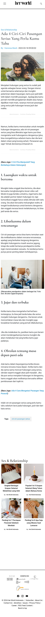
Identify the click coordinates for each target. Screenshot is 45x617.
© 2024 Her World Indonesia (13, 600)
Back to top (22, 608)
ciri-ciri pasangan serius (21, 419)
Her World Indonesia (12, 495)
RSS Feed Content (25, 606)
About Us (38, 600)
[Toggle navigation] (4, 3)
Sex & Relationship (9, 30)
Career (14, 606)
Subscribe (29, 600)
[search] (41, 3)
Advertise (17, 603)
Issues (25, 603)
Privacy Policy (34, 603)
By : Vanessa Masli (9, 48)
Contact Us (8, 603)
